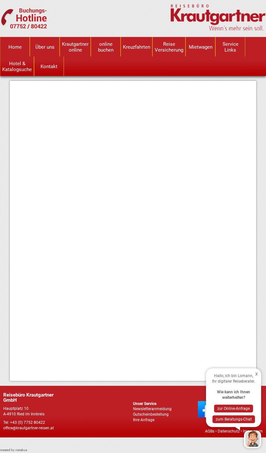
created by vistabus (13, 450)
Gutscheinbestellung (151, 414)
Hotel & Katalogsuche (17, 66)
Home (15, 47)
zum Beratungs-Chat (234, 419)
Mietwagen (200, 47)
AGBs (209, 431)
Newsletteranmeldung (152, 409)
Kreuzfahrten (136, 47)
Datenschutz (229, 431)
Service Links (230, 47)
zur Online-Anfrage (233, 408)
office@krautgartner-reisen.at (28, 428)
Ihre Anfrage (143, 420)
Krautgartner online (75, 47)
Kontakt (49, 66)
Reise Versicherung (169, 47)
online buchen (106, 47)
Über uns (44, 47)
